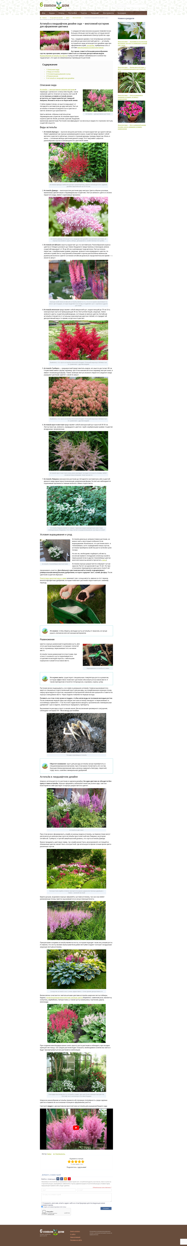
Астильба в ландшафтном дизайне (60, 78)
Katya (49, 1154)
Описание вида (52, 69)
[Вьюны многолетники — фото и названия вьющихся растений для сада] (131, 56)
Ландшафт (95, 13)
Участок (84, 13)
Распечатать (60, 1154)
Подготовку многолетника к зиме (53, 578)
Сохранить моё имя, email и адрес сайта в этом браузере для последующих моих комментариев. (73, 1204)
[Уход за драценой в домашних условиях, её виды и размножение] (131, 82)
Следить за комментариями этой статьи (54, 1207)
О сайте (72, 1234)
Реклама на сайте (76, 1240)
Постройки (72, 13)
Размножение (52, 76)
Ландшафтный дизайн (56, 18)
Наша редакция (75, 1237)
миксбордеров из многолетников (90, 47)
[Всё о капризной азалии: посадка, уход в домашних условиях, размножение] (131, 112)
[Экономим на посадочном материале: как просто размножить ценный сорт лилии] (131, 31)
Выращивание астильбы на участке (53, 56)
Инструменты (108, 13)
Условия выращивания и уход (58, 74)
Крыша (52, 13)
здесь (104, 560)
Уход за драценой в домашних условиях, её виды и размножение (130, 97)
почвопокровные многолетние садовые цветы (64, 998)
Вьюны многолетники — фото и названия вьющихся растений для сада (132, 69)
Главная (44, 18)
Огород (61, 13)
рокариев (90, 45)
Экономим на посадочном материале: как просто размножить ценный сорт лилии (132, 43)
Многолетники (77, 18)
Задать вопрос (75, 1231)
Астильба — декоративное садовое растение (57, 89)
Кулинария (122, 13)
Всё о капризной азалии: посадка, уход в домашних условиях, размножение (132, 127)
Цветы (67, 18)
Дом (43, 13)
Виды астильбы (52, 72)
